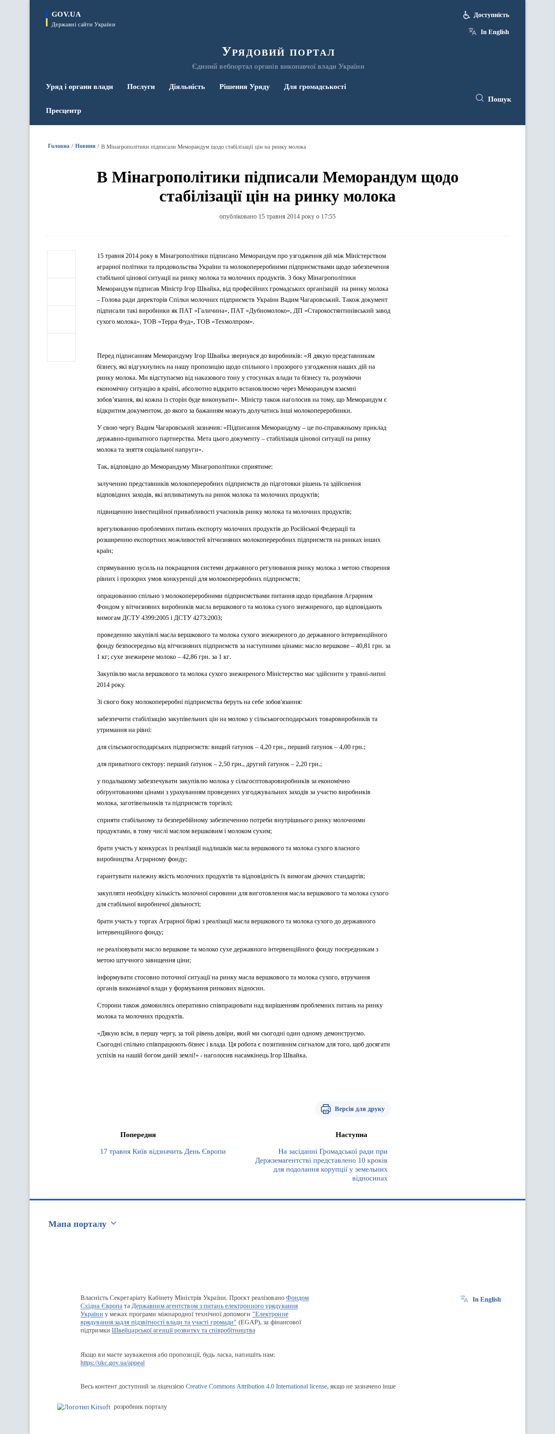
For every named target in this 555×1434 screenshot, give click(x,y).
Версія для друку (360, 1108)
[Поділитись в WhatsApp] (61, 320)
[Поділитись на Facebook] (61, 264)
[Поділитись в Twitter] (61, 292)
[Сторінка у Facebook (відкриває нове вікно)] (426, 98)
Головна (58, 146)
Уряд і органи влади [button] (79, 86)
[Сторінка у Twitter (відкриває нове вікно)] (442, 98)
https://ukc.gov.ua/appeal (112, 1362)
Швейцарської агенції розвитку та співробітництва (183, 1330)
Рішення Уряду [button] (244, 86)
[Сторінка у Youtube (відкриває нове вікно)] (457, 98)
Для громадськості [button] (315, 86)
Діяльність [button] (187, 86)
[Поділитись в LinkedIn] (61, 347)
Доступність (491, 14)
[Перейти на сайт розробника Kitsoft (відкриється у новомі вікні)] (84, 1407)
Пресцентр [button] (63, 110)
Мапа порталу (77, 1224)
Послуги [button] (141, 86)
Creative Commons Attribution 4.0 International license (256, 1386)
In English (495, 31)
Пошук (499, 99)
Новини (85, 146)
